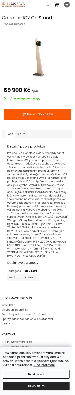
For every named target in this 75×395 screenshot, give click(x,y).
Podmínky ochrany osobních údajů (24, 314)
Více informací (44, 365)
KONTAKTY (8, 305)
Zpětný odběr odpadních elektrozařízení (27, 319)
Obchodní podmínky (15, 309)
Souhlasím (36, 386)
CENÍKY (6, 323)
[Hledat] (47, 4)
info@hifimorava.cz (19, 342)
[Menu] (66, 4)
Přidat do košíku (40, 114)
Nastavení (36, 374)
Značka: (14, 24)
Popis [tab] (10, 134)
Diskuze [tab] (20, 134)
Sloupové (30, 271)
